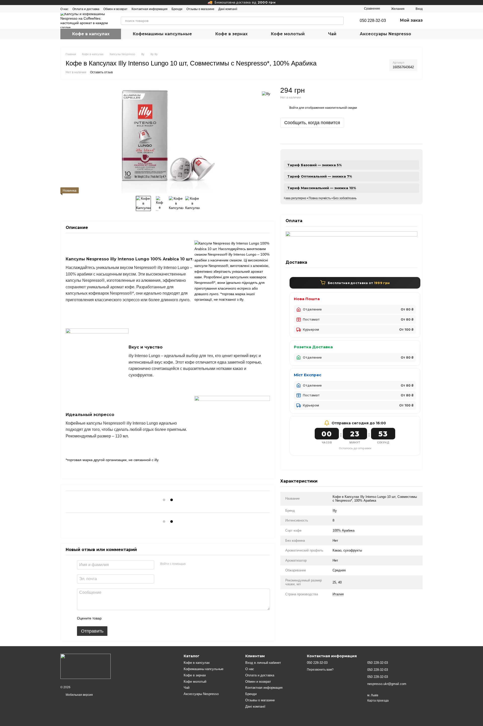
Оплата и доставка (85, 9)
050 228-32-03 (373, 21)
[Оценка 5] (142, 618)
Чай (332, 33)
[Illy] (266, 93)
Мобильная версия (79, 695)
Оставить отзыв (101, 72)
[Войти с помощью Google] (199, 564)
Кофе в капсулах (90, 33)
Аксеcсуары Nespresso (385, 33)
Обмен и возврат (115, 9)
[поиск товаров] (340, 21)
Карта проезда (378, 700)
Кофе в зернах (231, 33)
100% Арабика (343, 530)
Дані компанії (227, 9)
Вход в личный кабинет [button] (263, 663)
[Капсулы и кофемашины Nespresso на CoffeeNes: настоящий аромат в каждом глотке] (85, 666)
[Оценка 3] (126, 618)
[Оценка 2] (118, 618)
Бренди (177, 9)
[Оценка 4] (134, 618)
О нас (64, 9)
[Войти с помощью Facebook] (191, 564)
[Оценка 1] (110, 618)
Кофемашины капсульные (162, 33)
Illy (335, 510)
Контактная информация (150, 9)
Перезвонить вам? (320, 669)
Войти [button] (293, 108)
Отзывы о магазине (200, 9)
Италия (338, 594)
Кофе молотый (288, 33)
